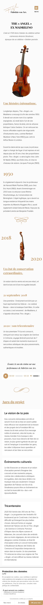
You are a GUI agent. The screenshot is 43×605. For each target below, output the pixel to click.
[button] (36, 8)
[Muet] (31, 376)
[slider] (19, 376)
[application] (21, 375)
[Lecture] (5, 375)
